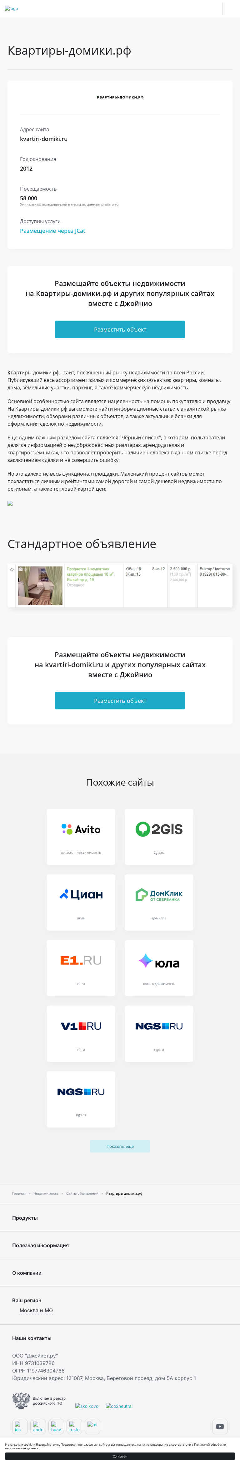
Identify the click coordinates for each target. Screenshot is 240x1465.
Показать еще (120, 1146)
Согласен (120, 1456)
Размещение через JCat (52, 230)
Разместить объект (120, 329)
